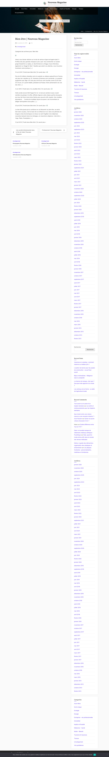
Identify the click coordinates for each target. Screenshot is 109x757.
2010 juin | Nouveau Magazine (49, 143)
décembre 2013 (79, 331)
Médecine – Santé (43, 9)
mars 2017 (77, 300)
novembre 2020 (79, 188)
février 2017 (77, 303)
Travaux (81, 9)
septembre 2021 (79, 168)
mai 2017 (77, 293)
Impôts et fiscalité (65, 9)
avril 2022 (77, 154)
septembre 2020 (79, 195)
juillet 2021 (77, 171)
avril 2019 (77, 234)
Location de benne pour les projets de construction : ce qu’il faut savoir (84, 370)
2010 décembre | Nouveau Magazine (22, 154)
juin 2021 (76, 174)
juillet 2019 (77, 223)
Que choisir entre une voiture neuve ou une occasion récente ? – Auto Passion (84, 416)
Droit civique (53, 9)
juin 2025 (77, 126)
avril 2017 (77, 296)
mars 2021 (77, 181)
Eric (32, 43)
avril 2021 (77, 178)
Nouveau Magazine (57, 2)
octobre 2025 (78, 119)
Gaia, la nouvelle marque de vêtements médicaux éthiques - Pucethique (83, 433)
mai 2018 (77, 258)
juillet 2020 (77, 199)
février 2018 (77, 265)
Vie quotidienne (19, 12)
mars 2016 (77, 324)
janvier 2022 (77, 164)
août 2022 (77, 150)
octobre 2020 (78, 192)
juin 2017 (76, 290)
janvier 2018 (77, 269)
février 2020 (77, 206)
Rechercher (77, 347)
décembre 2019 (79, 213)
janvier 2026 (78, 112)
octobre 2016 (78, 317)
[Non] (107, 755)
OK (94, 754)
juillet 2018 (77, 255)
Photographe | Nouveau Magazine (21, 143)
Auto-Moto (24, 9)
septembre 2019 (79, 216)
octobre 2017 (78, 276)
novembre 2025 (79, 115)
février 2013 (77, 338)
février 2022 (77, 161)
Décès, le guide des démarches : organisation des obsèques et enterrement (84, 445)
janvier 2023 (78, 147)
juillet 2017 (77, 286)
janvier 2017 (77, 307)
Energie (74, 9)
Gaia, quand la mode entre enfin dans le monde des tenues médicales (84, 437)
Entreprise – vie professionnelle (83, 71)
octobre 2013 (78, 335)
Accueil (17, 9)
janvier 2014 (77, 328)
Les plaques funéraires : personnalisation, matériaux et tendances (82, 450)
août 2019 (77, 220)
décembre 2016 (79, 310)
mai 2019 (77, 230)
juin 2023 (77, 133)
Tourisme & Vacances (80, 89)
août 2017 (77, 283)
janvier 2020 (78, 209)
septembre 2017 (79, 279)
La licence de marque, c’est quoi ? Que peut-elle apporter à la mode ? (84, 383)
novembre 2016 (78, 314)
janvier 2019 (77, 237)
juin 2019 (77, 227)
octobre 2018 (78, 248)
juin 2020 (77, 202)
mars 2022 (77, 157)
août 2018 (77, 251)
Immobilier (33, 9)
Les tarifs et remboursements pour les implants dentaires (84, 408)
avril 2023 (77, 140)
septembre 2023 (79, 129)
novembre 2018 (78, 244)
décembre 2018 (78, 241)
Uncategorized (21, 46)
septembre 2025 (79, 122)
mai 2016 (77, 321)
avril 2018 (77, 262)
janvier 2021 (77, 185)
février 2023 (77, 143)
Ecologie (76, 64)
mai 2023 (77, 136)
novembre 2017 (78, 272)
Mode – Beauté (78, 85)
